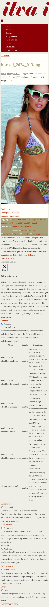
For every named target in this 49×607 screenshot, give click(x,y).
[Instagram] (35, 234)
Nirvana (24, 230)
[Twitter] (16, 234)
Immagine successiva (10, 216)
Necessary (8, 324)
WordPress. (32, 230)
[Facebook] (6, 234)
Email (34, 223)
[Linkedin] (25, 234)
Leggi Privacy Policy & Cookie (14, 255)
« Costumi (5, 56)
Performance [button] (6, 524)
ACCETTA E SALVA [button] (9, 604)
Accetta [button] (11, 258)
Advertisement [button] (7, 566)
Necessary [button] (5, 320)
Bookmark (5, 209)
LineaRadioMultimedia (21, 226)
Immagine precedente (10, 212)
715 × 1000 (15, 77)
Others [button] (4, 587)
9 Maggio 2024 (13, 74)
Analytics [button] (5, 545)
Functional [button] (5, 504)
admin (3, 74)
